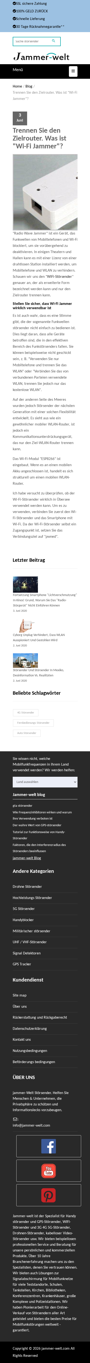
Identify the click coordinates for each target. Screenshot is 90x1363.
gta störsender (22, 806)
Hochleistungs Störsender (32, 898)
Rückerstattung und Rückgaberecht (40, 1018)
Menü (18, 70)
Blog (28, 86)
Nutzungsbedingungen (30, 1051)
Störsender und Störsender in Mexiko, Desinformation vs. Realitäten (38, 673)
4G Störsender (25, 712)
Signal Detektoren (27, 953)
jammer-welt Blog (27, 858)
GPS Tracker (22, 964)
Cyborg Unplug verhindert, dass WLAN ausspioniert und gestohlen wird (39, 637)
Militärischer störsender (31, 931)
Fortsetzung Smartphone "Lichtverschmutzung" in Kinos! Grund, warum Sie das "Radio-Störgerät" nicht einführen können (45, 600)
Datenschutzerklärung (30, 1029)
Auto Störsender (26, 733)
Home (17, 86)
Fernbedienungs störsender (33, 723)
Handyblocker (23, 920)
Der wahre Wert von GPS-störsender (37, 825)
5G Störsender (24, 909)
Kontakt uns (22, 1040)
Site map (19, 995)
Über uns (20, 1007)
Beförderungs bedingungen (34, 1062)
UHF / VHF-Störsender (30, 942)
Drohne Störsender (27, 887)
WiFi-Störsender (59, 277)
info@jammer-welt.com (31, 1126)
